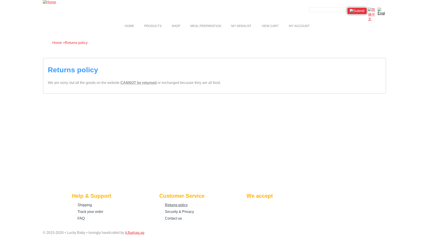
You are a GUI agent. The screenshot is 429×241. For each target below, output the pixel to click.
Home (129, 26)
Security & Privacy (179, 212)
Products (153, 26)
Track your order (90, 212)
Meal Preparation (205, 26)
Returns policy (176, 205)
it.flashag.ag (134, 233)
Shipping (85, 205)
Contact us (173, 218)
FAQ (81, 218)
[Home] (49, 2)
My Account (299, 26)
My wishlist (241, 26)
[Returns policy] (381, 11)
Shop (176, 26)
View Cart (270, 26)
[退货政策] (371, 11)
